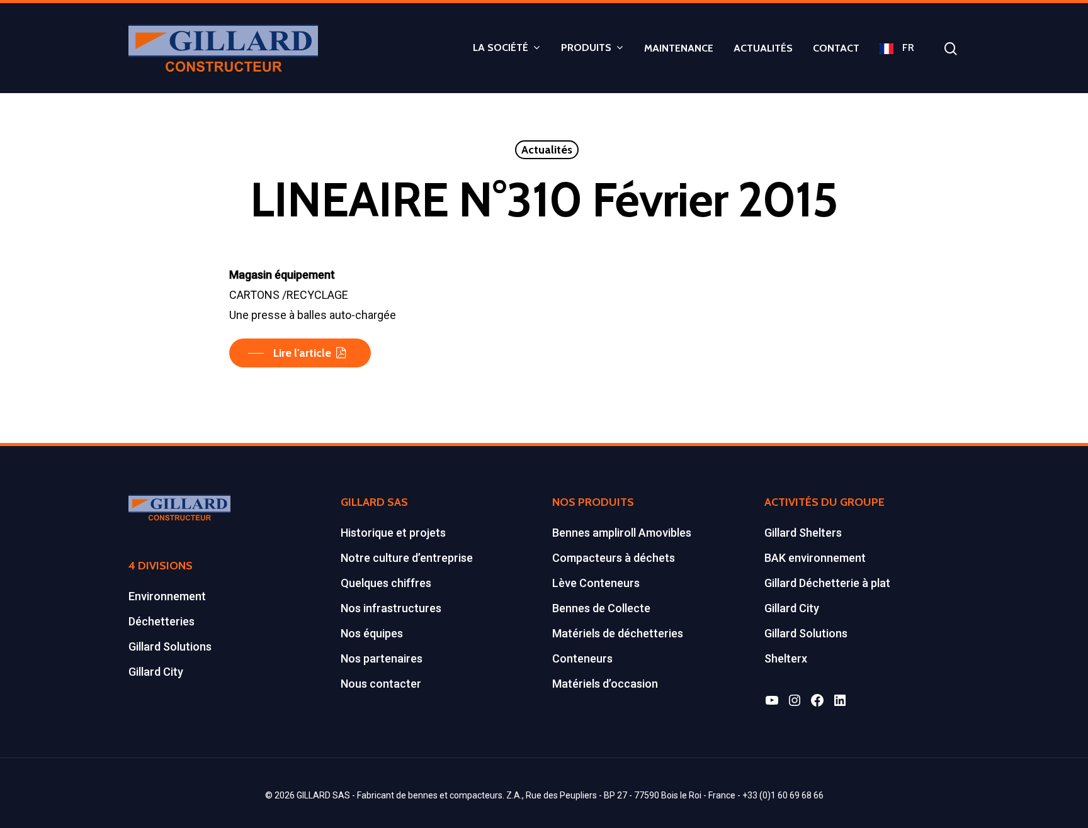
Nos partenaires (381, 658)
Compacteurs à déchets (613, 557)
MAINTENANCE (678, 48)
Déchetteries (161, 621)
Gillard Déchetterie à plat (827, 583)
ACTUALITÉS (763, 48)
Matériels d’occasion (605, 683)
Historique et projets (393, 532)
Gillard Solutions (170, 646)
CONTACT (836, 48)
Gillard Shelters (803, 532)
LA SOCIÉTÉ (500, 48)
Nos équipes (372, 633)
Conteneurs (582, 658)
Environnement (167, 596)
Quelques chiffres (386, 583)
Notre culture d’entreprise (407, 557)
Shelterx (785, 658)
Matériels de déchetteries (617, 633)
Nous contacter (381, 683)
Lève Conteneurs (596, 583)
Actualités (546, 150)
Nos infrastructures (391, 608)
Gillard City (155, 671)
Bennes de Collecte (601, 608)
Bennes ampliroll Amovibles (621, 532)
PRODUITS (586, 48)
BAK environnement (815, 557)
